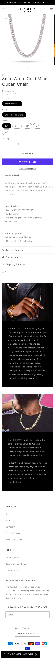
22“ (27, 126)
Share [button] (8, 271)
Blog (8, 514)
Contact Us (11, 527)
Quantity (5, 138)
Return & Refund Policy (16, 564)
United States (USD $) (25, 633)
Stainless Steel (12, 103)
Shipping (5, 94)
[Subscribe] (46, 615)
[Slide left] (21, 69)
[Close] (36, 654)
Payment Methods (14, 539)
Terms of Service (13, 533)
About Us (10, 520)
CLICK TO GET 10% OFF (18, 654)
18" (6, 126)
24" (37, 126)
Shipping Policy (13, 557)
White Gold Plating (14, 115)
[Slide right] (34, 69)
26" (6, 132)
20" (17, 126)
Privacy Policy (12, 570)
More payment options (27, 168)
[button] (3, 10)
